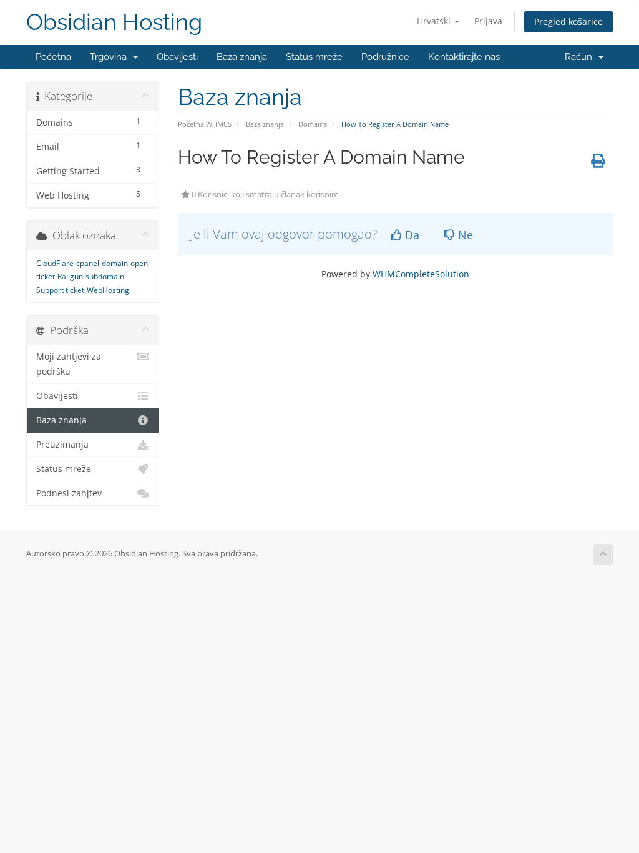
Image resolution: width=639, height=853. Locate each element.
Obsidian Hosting (114, 22)
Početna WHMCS (205, 124)
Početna (53, 56)
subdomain (104, 276)
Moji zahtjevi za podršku (68, 364)
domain (115, 263)
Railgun (70, 276)
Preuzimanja (62, 444)
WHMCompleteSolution (421, 274)
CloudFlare (55, 263)
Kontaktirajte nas (464, 56)
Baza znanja (242, 56)
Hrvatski (435, 21)
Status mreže (314, 56)
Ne (464, 234)
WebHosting (108, 290)
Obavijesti (177, 56)
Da (410, 234)
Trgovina (111, 56)
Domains (312, 124)
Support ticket (60, 290)
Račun (581, 56)
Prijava (488, 21)
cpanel (87, 263)
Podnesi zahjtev (69, 493)
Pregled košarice (568, 21)
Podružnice (385, 56)
